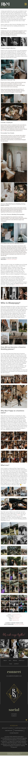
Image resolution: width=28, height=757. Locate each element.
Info (10, 660)
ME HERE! (14, 259)
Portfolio (21, 660)
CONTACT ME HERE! (19, 624)
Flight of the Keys (16, 617)
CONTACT (9, 259)
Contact (16, 663)
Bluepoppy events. (18, 285)
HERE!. (19, 514)
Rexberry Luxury (18, 616)
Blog (10, 663)
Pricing (15, 660)
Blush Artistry (16, 618)
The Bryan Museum (16, 614)
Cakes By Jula (15, 620)
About (5, 660)
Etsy (3, 130)
